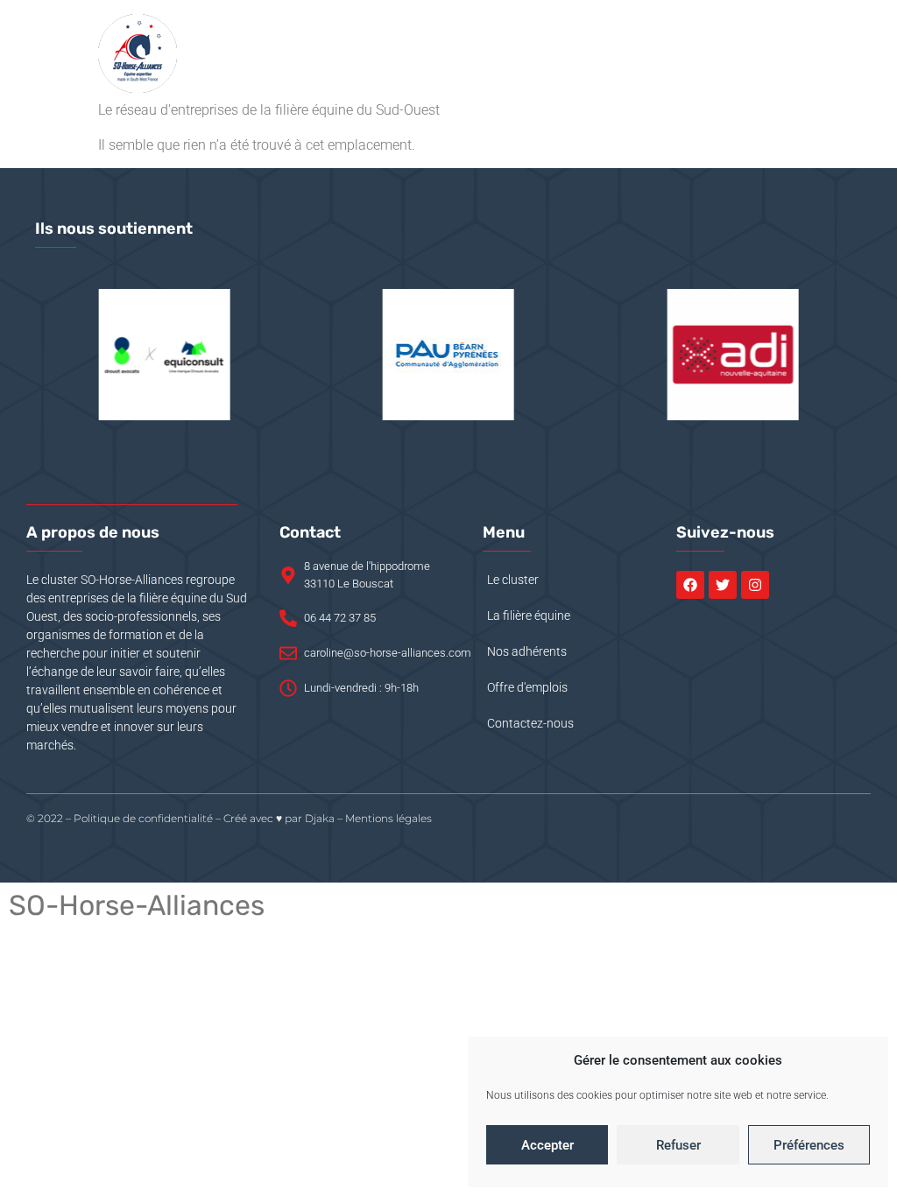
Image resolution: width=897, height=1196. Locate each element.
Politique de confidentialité (143, 818)
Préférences (808, 1145)
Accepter (547, 1145)
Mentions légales (388, 818)
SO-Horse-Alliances (137, 905)
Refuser (678, 1145)
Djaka (320, 818)
